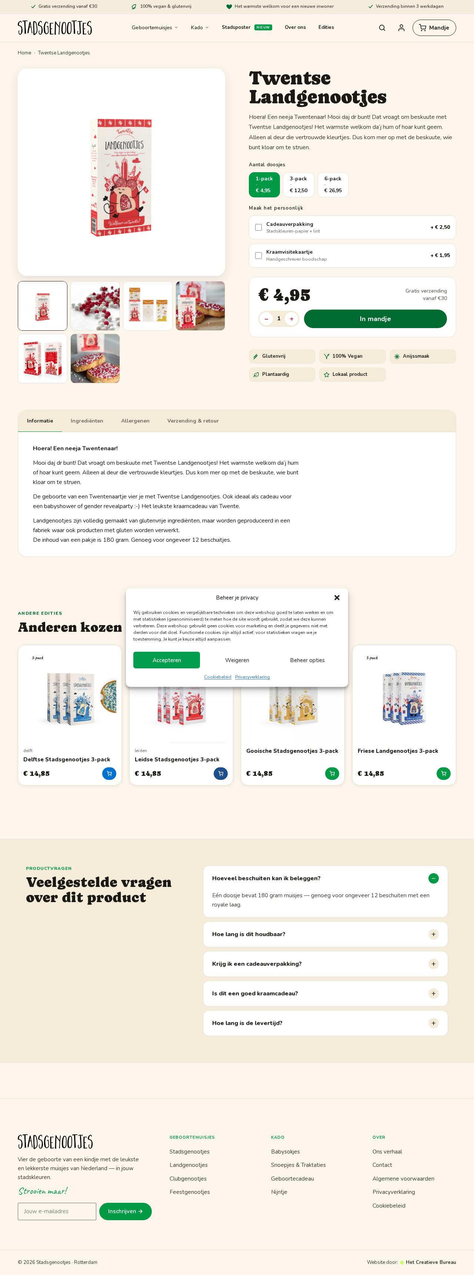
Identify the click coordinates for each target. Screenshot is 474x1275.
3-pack (298, 184)
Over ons (295, 27)
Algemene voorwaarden (403, 1178)
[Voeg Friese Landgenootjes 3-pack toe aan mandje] (444, 773)
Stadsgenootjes (190, 1151)
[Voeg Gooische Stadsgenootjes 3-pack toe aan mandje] (332, 773)
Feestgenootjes (190, 1192)
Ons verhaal (387, 1151)
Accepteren (167, 660)
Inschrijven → (125, 1211)
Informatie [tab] (40, 420)
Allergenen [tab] (135, 420)
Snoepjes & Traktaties (298, 1165)
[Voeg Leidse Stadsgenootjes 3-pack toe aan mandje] (221, 773)
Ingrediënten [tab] (87, 420)
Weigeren (237, 660)
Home (24, 53)
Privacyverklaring (252, 677)
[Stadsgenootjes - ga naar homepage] (85, 1141)
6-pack (333, 184)
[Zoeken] (382, 28)
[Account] (401, 28)
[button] (337, 597)
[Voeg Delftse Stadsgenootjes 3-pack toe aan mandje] (109, 773)
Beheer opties (307, 660)
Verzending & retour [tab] (193, 420)
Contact (382, 1165)
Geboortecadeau (292, 1178)
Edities (326, 27)
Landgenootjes (189, 1165)
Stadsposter (236, 27)
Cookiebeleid (217, 677)
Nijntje (279, 1192)
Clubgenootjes (188, 1178)
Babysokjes (285, 1151)
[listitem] (42, 306)
